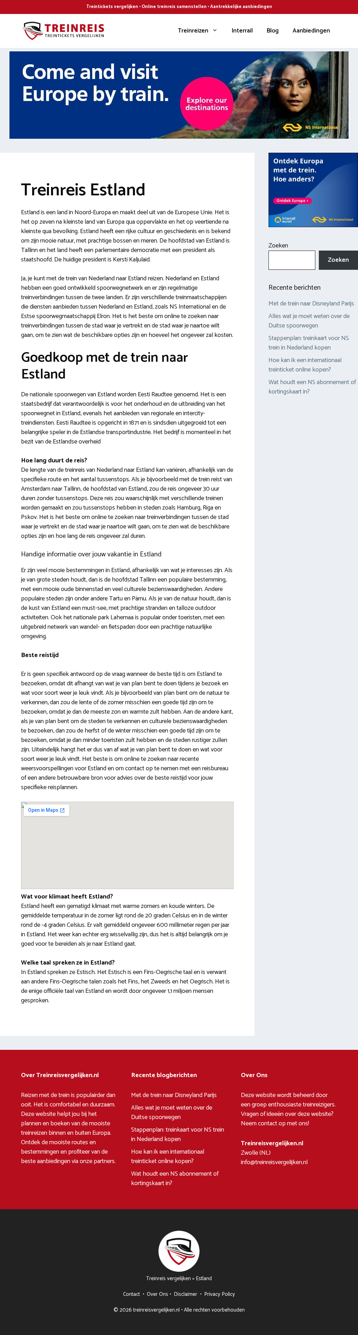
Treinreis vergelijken (168, 1278)
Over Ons (157, 1294)
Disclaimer (185, 1294)
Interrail (242, 31)
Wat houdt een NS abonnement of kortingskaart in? (312, 387)
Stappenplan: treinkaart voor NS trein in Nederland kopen (308, 343)
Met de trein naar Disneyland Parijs (311, 303)
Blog (273, 31)
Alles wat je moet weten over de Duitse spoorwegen (309, 321)
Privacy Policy (219, 1294)
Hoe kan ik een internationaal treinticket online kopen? (305, 365)
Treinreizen (193, 31)
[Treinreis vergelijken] (63, 30)
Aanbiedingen (311, 31)
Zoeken (278, 245)
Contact (131, 1294)
